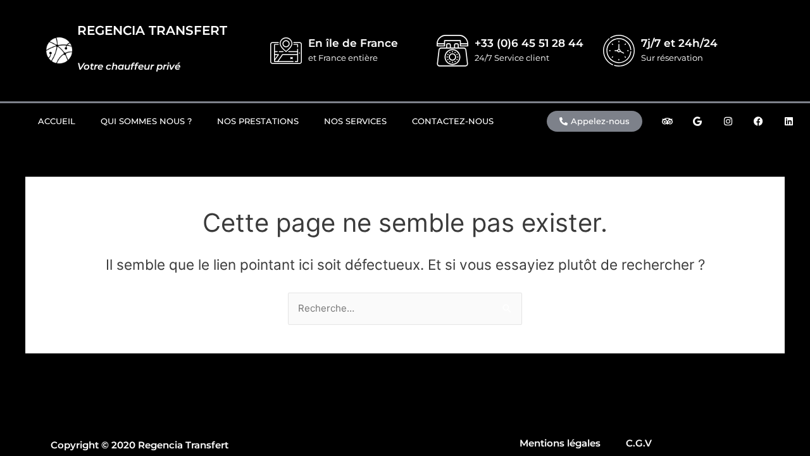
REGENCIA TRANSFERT (152, 30)
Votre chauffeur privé (128, 66)
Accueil (56, 121)
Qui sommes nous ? (146, 121)
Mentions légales (560, 443)
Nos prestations (258, 121)
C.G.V (639, 443)
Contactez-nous (453, 121)
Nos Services (355, 121)
